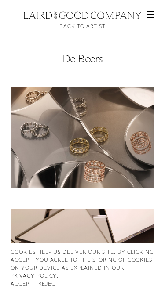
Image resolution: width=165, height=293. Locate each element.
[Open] (150, 14)
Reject (48, 283)
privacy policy (34, 275)
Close (83, 14)
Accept (22, 283)
